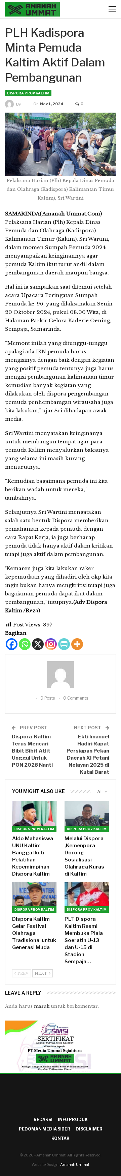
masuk (41, 1006)
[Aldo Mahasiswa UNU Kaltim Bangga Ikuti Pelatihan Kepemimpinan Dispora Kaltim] (34, 816)
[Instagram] (51, 644)
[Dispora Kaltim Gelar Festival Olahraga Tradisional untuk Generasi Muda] (34, 897)
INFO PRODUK (73, 1119)
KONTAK (60, 1138)
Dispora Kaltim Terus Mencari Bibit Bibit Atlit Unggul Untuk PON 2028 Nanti (32, 751)
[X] (38, 644)
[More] (77, 644)
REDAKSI (43, 1119)
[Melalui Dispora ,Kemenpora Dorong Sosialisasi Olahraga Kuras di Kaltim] (87, 816)
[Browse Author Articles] (60, 674)
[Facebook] (11, 644)
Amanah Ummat (74, 1164)
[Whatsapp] (25, 644)
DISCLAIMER (89, 1128)
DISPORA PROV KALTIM (28, 93)
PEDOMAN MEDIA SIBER (44, 1128)
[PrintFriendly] (64, 644)
